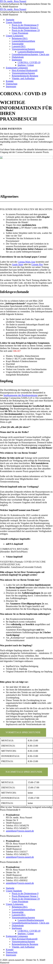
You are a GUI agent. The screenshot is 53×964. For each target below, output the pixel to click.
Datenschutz (11, 83)
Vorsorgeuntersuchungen (23, 49)
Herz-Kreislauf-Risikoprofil (24, 70)
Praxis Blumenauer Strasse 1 (25, 27)
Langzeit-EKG (19, 46)
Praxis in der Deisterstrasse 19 (26, 30)
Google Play (37, 264)
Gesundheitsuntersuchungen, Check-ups (30, 54)
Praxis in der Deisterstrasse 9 (25, 25)
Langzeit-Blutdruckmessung (31, 51)
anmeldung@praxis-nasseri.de (20, 831)
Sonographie (18, 43)
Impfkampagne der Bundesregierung (21, 395)
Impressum (11, 86)
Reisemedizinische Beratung (25, 75)
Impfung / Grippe (26, 65)
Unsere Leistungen (14, 35)
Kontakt (9, 81)
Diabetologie (18, 57)
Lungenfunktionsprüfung (23, 41)
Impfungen (17, 59)
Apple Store (17, 264)
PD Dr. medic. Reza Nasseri (13, 1)
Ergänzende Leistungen (17, 67)
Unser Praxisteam (20, 33)
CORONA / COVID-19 (29, 62)
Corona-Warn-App (26, 262)
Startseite (10, 19)
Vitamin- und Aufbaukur (23, 78)
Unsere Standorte (14, 22)
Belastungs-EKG (20, 38)
